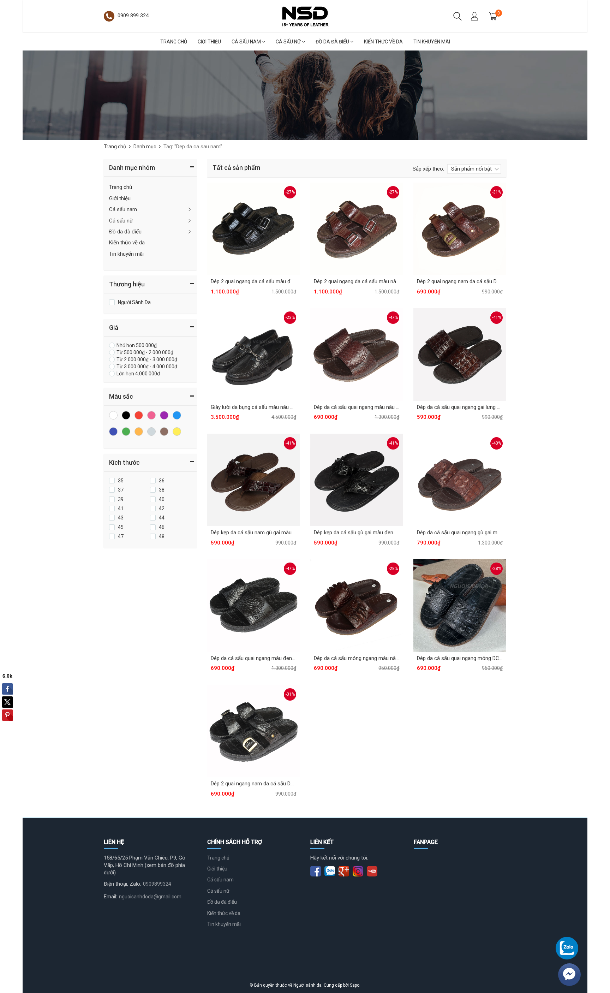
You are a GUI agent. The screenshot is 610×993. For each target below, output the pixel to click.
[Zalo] (567, 948)
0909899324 (157, 884)
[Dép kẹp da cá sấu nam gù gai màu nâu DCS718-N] (253, 479)
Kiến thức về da (383, 41)
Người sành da (307, 985)
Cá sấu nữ (289, 41)
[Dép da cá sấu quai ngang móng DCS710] (459, 605)
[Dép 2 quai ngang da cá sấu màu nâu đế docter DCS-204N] (356, 228)
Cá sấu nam (247, 41)
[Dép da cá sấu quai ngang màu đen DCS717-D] (253, 605)
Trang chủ (173, 41)
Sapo (354, 985)
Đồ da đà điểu (333, 41)
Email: (110, 896)
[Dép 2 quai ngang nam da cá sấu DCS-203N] (459, 228)
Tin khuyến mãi (431, 41)
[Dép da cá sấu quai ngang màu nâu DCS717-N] (356, 354)
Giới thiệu (209, 41)
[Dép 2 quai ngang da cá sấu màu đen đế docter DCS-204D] (253, 228)
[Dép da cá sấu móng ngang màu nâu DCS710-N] (356, 605)
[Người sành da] (305, 15)
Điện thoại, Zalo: (122, 884)
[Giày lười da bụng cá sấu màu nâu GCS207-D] (253, 354)
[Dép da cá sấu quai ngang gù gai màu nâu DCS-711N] (459, 479)
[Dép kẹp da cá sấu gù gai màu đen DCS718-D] (356, 479)
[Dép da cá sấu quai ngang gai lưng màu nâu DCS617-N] (459, 354)
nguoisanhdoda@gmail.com (150, 896)
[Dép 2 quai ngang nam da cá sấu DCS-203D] (253, 730)
